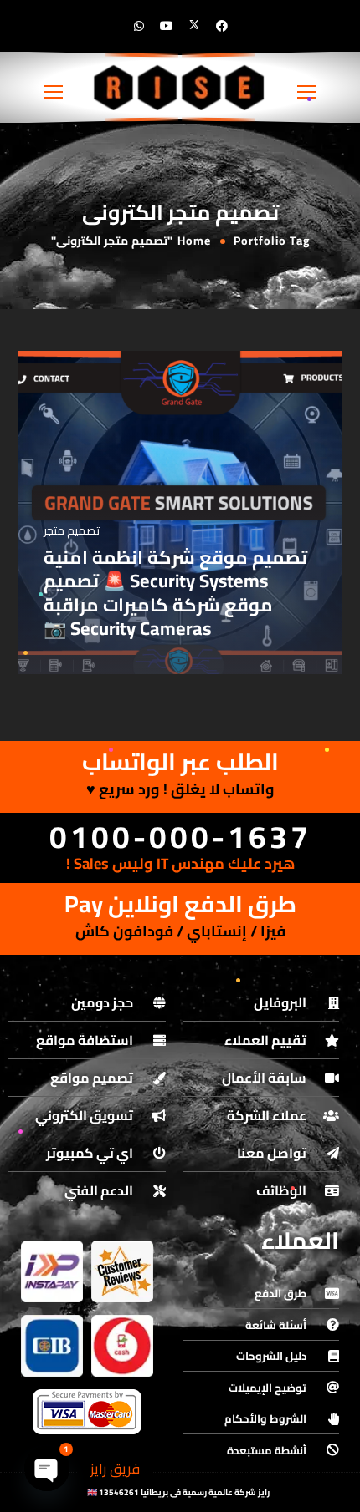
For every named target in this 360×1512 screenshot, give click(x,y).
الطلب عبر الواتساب (180, 762)
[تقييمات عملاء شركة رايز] (122, 1271)
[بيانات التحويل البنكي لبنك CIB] (52, 1346)
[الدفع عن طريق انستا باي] (52, 1271)
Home (194, 240)
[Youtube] (166, 26)
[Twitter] (194, 26)
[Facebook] (222, 26)
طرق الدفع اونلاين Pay (180, 904)
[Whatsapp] (139, 26)
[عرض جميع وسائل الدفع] (87, 1411)
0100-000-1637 (180, 836)
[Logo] (180, 87)
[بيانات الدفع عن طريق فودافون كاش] (122, 1346)
